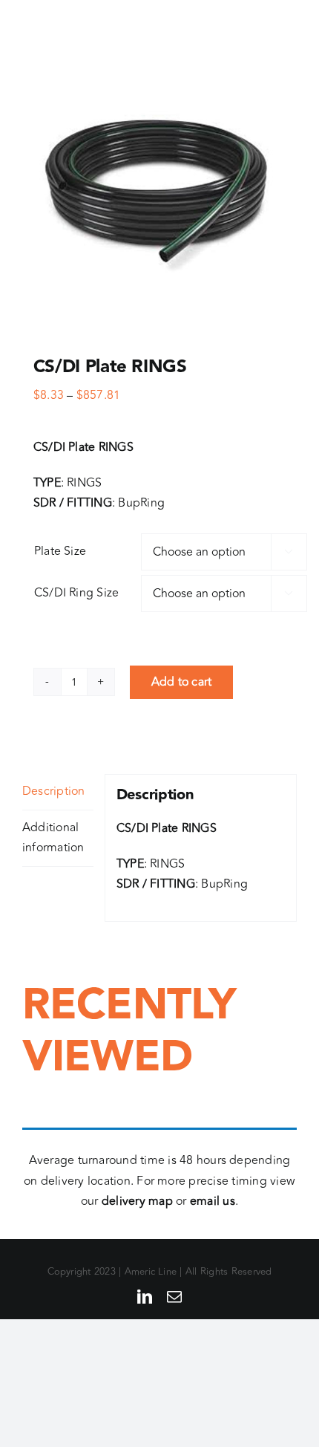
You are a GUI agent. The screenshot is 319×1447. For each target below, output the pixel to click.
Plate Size (60, 551)
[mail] (174, 1297)
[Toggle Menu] (286, 32)
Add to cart (181, 682)
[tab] (57, 792)
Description (53, 791)
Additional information (53, 838)
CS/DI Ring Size (76, 593)
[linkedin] (144, 1297)
